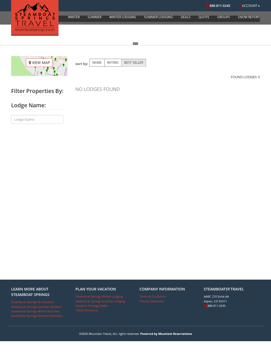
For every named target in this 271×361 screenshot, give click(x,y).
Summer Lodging (158, 17)
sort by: (81, 63)
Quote (203, 17)
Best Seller (133, 62)
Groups (223, 17)
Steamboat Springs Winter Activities (35, 311)
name (97, 62)
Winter (74, 17)
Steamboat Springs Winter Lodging (99, 296)
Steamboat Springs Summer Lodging (100, 301)
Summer (94, 17)
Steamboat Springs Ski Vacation (32, 302)
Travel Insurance (86, 310)
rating (113, 62)
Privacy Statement (151, 301)
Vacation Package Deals (91, 306)
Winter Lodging (122, 17)
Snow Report (249, 17)
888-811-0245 (220, 5)
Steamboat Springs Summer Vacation (36, 307)
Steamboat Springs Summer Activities (36, 316)
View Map (40, 62)
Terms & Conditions (152, 296)
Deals (186, 17)
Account (249, 5)
